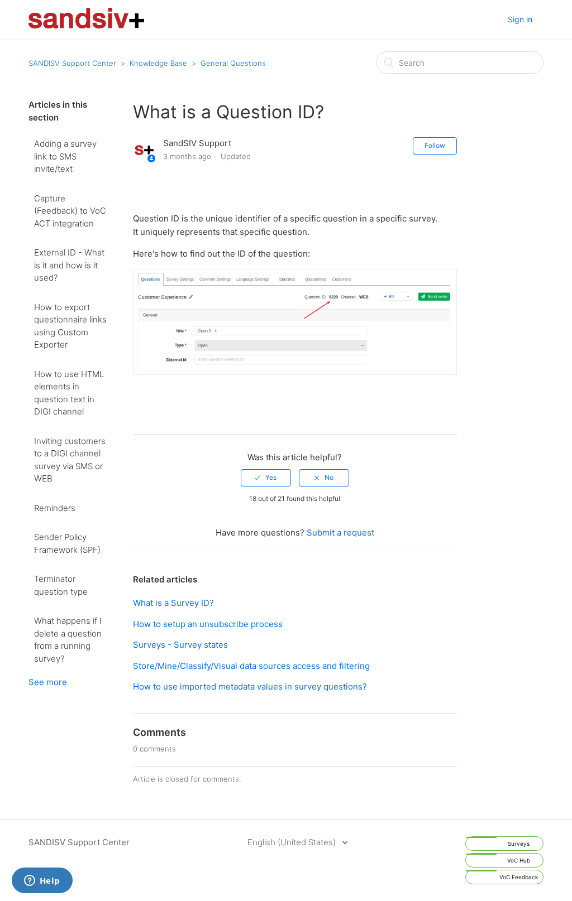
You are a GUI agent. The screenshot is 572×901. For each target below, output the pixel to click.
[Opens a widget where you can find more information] (42, 881)
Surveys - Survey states (180, 644)
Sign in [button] (520, 19)
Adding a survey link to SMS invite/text (65, 156)
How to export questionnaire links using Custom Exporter (70, 326)
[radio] (266, 477)
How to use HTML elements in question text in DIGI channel (69, 393)
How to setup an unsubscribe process (208, 624)
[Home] (86, 25)
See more (47, 682)
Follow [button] (435, 145)
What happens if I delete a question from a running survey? (68, 639)
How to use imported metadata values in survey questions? (250, 686)
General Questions (233, 63)
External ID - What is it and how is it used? (69, 265)
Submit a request (340, 532)
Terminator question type (61, 585)
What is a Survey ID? (173, 603)
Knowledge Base (158, 63)
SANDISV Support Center (72, 63)
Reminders (54, 508)
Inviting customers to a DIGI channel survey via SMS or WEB (70, 460)
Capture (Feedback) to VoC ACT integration (70, 211)
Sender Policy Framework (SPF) (67, 543)
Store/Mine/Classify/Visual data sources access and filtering (251, 666)
